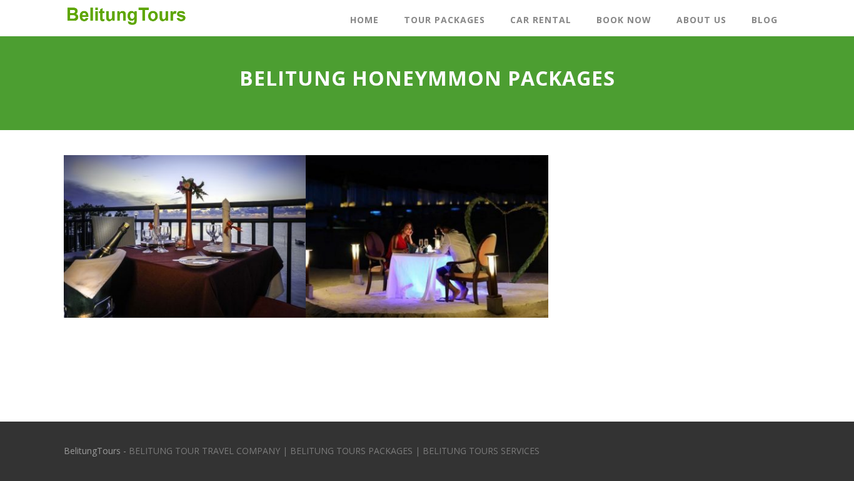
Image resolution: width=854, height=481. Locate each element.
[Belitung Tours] (126, 29)
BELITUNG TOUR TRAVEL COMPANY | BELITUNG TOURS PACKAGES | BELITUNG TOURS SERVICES (334, 451)
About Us (701, 20)
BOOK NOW (623, 20)
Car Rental (540, 20)
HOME (364, 20)
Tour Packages (444, 20)
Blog (764, 20)
